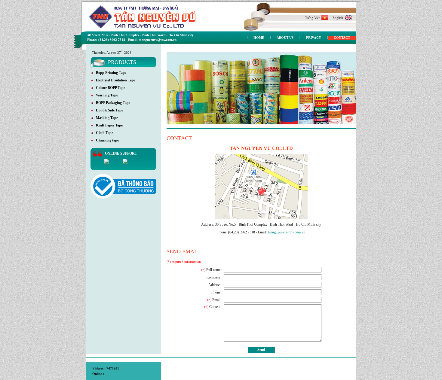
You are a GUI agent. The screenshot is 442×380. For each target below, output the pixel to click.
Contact (342, 37)
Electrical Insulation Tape (114, 80)
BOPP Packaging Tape (111, 103)
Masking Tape (105, 118)
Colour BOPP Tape (109, 88)
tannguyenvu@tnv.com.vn (286, 232)
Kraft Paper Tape (108, 125)
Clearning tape (106, 140)
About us (285, 37)
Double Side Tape (108, 110)
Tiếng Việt (313, 18)
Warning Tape (105, 95)
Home (258, 37)
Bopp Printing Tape (109, 73)
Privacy (313, 37)
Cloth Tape (103, 133)
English (339, 18)
